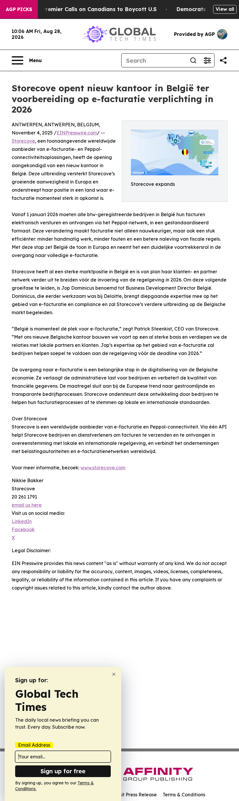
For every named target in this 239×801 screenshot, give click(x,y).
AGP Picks (19, 9)
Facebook (23, 529)
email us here (27, 505)
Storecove (23, 141)
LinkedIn (22, 521)
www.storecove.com (102, 468)
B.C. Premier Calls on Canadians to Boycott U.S (94, 9)
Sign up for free (63, 771)
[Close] (114, 674)
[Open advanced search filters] (207, 60)
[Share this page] (223, 60)
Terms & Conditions (184, 794)
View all (225, 9)
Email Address (34, 745)
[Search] (193, 60)
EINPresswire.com (77, 133)
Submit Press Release (133, 794)
